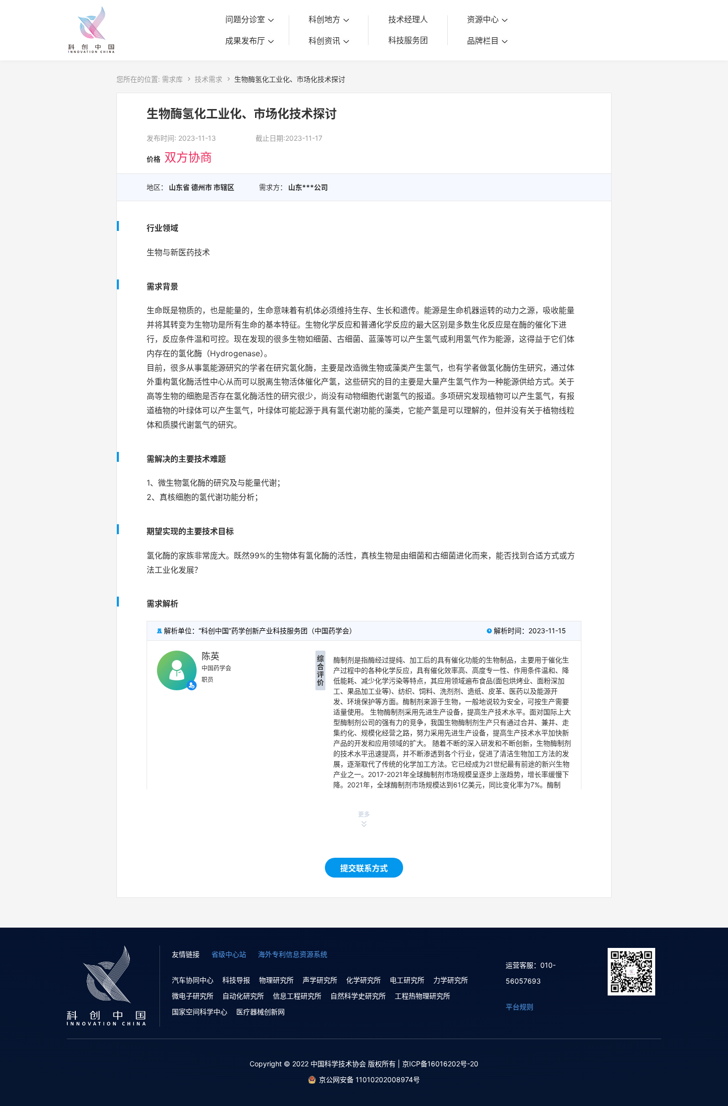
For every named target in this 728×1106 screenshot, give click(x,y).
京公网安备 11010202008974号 (369, 1079)
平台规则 (519, 1006)
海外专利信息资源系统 (292, 954)
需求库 (172, 79)
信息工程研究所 (297, 996)
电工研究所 (407, 980)
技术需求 (208, 79)
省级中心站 (228, 954)
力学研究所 (450, 980)
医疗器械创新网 (260, 1011)
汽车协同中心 (192, 980)
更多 (364, 814)
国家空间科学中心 (199, 1011)
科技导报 (236, 980)
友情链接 (186, 954)
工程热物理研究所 (422, 996)
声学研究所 (320, 980)
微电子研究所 (192, 996)
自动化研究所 (243, 996)
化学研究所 (363, 980)
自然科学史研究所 (358, 996)
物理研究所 (276, 980)
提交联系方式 (364, 868)
